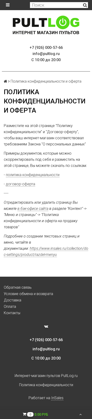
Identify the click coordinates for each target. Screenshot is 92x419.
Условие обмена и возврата (28, 294)
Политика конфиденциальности (46, 385)
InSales (57, 398)
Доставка (12, 300)
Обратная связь (18, 287)
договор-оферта (20, 184)
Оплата (10, 306)
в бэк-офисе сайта (32, 208)
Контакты (12, 313)
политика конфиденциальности (32, 175)
